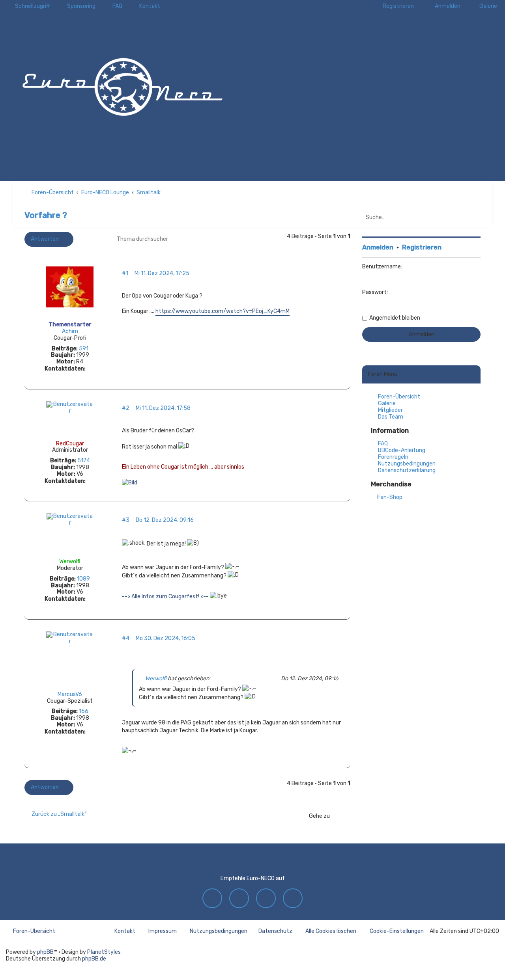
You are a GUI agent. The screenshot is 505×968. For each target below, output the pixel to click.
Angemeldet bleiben (394, 318)
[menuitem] (484, 6)
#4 (125, 638)
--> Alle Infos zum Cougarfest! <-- (165, 596)
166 (83, 711)
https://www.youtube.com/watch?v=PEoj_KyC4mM (222, 311)
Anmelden (377, 247)
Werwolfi (69, 561)
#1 (125, 273)
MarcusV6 (70, 694)
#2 (125, 408)
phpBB (45, 952)
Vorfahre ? (45, 215)
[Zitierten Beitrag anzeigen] (215, 679)
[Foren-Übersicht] (122, 84)
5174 (83, 461)
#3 (125, 520)
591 (83, 349)
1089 (83, 579)
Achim (70, 331)
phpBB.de (94, 958)
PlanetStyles (104, 952)
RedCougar (70, 443)
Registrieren (421, 247)
